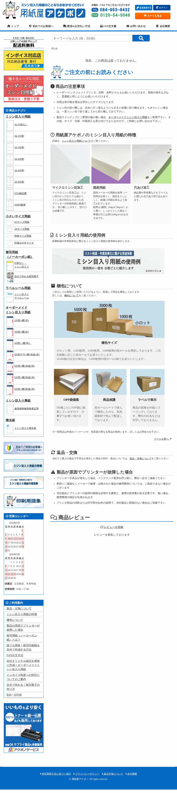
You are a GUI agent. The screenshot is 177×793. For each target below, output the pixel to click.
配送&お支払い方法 (78, 26)
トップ (14, 26)
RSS (9, 694)
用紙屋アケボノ (45, 9)
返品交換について (113, 774)
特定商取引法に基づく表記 (56, 774)
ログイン (161, 7)
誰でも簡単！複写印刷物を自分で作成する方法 (23, 647)
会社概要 (164, 26)
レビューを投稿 (113, 527)
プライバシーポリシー (86, 774)
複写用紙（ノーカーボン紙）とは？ (22, 637)
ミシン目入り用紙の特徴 (22, 614)
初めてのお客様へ (42, 26)
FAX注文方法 (15, 655)
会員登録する (143, 7)
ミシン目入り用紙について (76, 141)
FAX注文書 (109, 26)
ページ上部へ (162, 439)
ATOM (18, 694)
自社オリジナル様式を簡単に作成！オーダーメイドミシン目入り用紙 (23, 665)
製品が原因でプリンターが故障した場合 (23, 627)
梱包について (71, 295)
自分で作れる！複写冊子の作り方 (23, 686)
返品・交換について (140, 458)
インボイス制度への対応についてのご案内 (23, 677)
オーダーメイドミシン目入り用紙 (127, 117)
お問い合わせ (137, 26)
